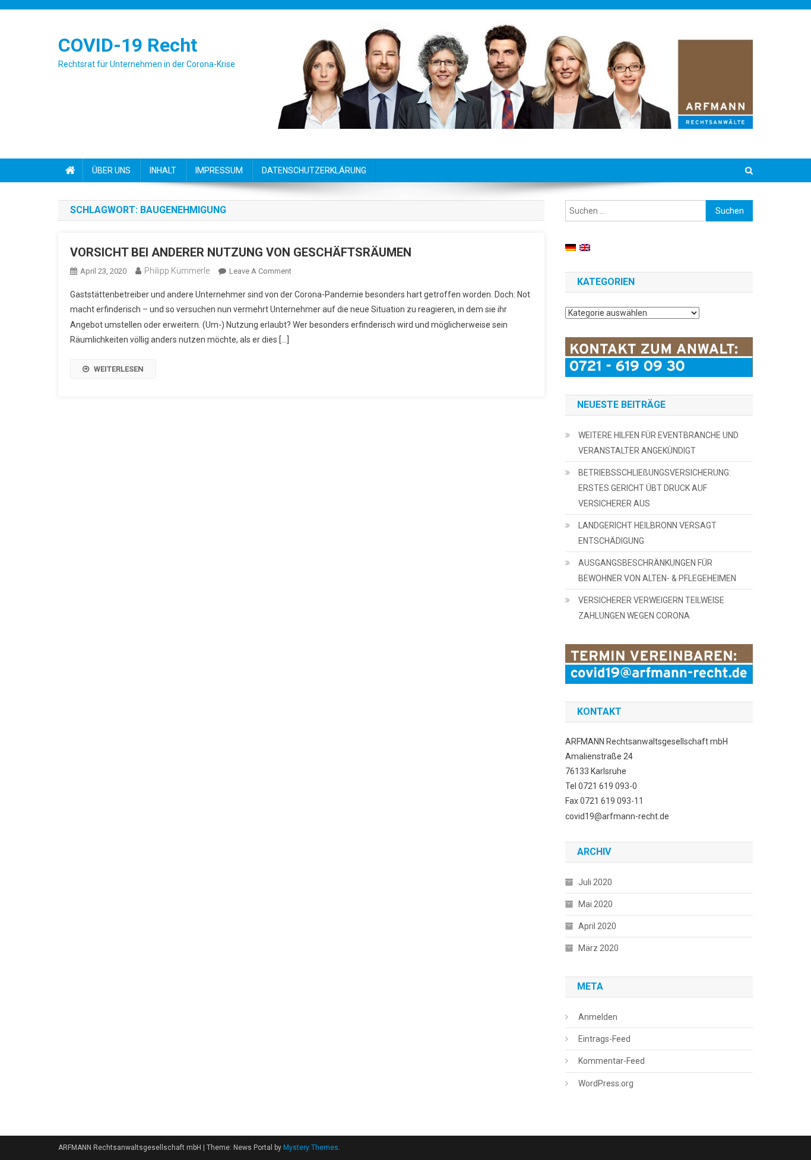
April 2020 (597, 926)
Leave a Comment (260, 271)
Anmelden (597, 1017)
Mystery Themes (310, 1147)
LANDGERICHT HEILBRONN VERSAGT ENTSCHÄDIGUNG (647, 533)
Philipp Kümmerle (177, 270)
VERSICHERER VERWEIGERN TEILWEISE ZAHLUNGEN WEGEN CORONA (651, 607)
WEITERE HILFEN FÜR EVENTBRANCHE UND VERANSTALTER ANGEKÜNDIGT (658, 442)
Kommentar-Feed (611, 1061)
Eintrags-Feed (604, 1039)
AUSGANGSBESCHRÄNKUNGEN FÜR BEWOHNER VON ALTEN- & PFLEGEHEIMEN (657, 570)
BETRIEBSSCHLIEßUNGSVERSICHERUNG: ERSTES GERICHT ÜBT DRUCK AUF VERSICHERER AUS (654, 488)
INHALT (163, 170)
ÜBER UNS (111, 170)
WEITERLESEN (119, 369)
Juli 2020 (595, 882)
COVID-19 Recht (127, 45)
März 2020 (598, 948)
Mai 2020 (595, 904)
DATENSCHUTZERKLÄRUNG (314, 170)
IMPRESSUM (219, 170)
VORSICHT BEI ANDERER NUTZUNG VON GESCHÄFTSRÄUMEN (240, 252)
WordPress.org (605, 1083)
